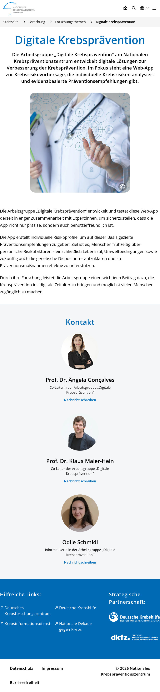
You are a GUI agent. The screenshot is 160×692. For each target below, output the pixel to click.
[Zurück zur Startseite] (19, 8)
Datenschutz (21, 668)
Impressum (52, 668)
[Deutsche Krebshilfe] (134, 617)
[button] (122, 187)
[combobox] (144, 8)
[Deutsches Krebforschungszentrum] (134, 637)
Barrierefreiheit (24, 682)
